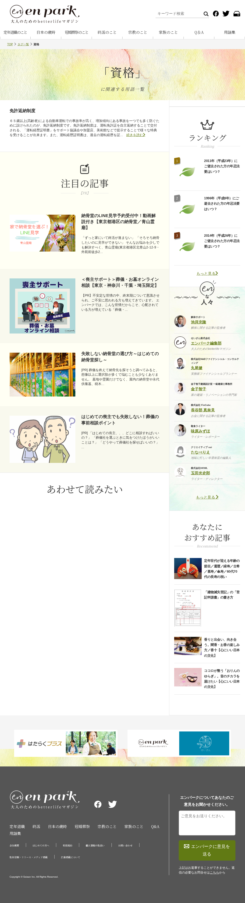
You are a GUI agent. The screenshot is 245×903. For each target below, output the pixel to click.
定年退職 (17, 826)
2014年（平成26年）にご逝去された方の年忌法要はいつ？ (222, 241)
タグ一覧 (23, 44)
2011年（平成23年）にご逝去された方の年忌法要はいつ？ (222, 166)
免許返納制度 (22, 110)
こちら (214, 872)
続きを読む (134, 135)
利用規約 (67, 845)
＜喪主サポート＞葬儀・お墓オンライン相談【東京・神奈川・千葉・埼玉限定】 (120, 282)
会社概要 (14, 845)
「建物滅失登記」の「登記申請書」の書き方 (222, 594)
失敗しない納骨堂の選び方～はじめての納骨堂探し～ (120, 356)
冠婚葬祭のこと (76, 32)
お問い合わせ (125, 845)
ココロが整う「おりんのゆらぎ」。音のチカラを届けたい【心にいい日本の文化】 (222, 679)
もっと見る (206, 273)
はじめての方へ (41, 845)
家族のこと (168, 32)
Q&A (155, 826)
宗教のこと (137, 32)
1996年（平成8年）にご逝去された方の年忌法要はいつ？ (222, 203)
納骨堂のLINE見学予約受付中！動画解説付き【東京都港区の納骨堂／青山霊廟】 (118, 221)
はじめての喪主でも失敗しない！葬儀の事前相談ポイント (120, 419)
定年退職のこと (15, 32)
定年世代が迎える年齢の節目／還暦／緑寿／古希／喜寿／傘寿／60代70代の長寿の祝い (222, 569)
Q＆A (199, 32)
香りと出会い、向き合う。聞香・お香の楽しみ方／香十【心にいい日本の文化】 (222, 647)
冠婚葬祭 (82, 826)
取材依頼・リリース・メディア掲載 (29, 857)
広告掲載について (70, 857)
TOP (10, 44)
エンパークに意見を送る (210, 850)
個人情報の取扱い (95, 845)
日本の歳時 (46, 32)
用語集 (229, 32)
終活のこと (107, 32)
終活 (36, 826)
